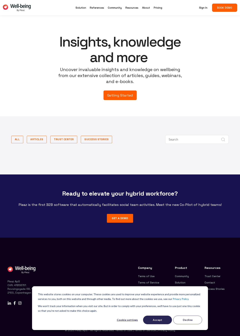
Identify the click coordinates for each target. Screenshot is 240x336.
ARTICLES (36, 139)
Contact (210, 282)
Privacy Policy (180, 298)
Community (182, 276)
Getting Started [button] (120, 95)
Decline (188, 319)
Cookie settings (127, 319)
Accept (157, 319)
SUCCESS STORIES (96, 139)
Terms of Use (146, 276)
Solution (180, 282)
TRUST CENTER (64, 139)
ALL (17, 139)
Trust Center (212, 276)
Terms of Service (148, 282)
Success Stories (215, 289)
